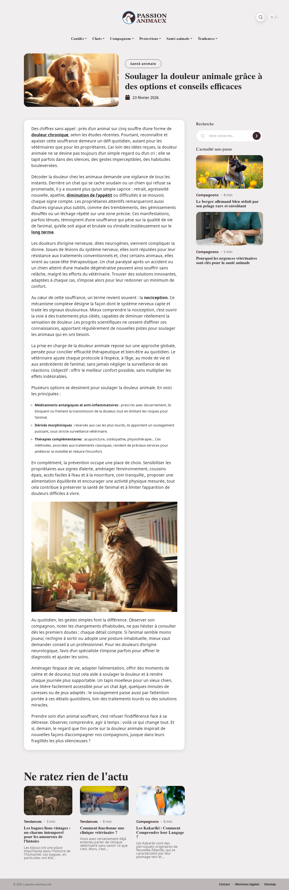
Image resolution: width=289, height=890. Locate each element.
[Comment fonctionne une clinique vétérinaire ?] (104, 800)
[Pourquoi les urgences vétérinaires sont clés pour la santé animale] (229, 228)
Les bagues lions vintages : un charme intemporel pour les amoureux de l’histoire (47, 834)
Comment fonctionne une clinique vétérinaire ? (102, 830)
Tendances (33, 821)
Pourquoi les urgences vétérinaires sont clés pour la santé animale (226, 260)
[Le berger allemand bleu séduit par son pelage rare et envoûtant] (229, 172)
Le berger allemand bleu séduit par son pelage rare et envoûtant (227, 203)
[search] (260, 17)
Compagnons (147, 821)
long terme (42, 232)
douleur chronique (49, 135)
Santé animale (143, 63)
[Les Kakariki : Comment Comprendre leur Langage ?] (160, 800)
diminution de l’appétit (89, 195)
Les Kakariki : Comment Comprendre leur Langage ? (160, 832)
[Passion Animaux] (144, 17)
